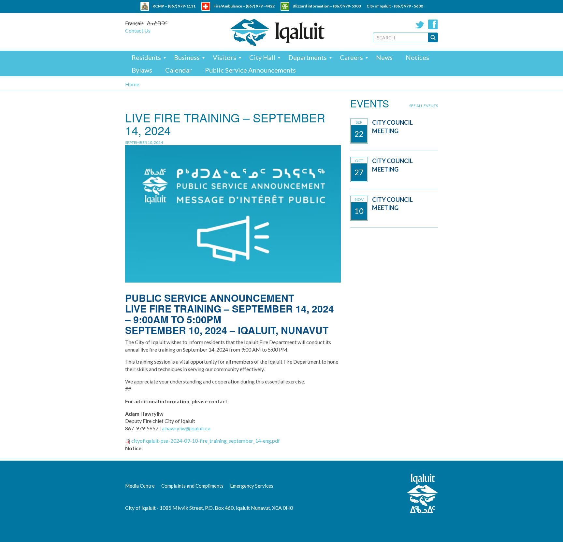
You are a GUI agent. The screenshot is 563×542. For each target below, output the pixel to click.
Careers (351, 57)
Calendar (178, 70)
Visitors (224, 57)
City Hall (262, 57)
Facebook (433, 24)
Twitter (420, 24)
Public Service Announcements (250, 70)
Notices (417, 57)
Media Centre (140, 486)
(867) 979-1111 (181, 6)
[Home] (277, 32)
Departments (307, 57)
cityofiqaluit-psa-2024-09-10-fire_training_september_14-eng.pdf (205, 441)
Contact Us (138, 30)
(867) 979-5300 (347, 6)
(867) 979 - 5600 (408, 6)
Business (187, 57)
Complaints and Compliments (192, 486)
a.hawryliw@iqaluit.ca (186, 428)
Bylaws (142, 70)
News (384, 57)
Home (132, 84)
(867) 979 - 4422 (260, 6)
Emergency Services (251, 486)
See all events (423, 105)
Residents (146, 57)
